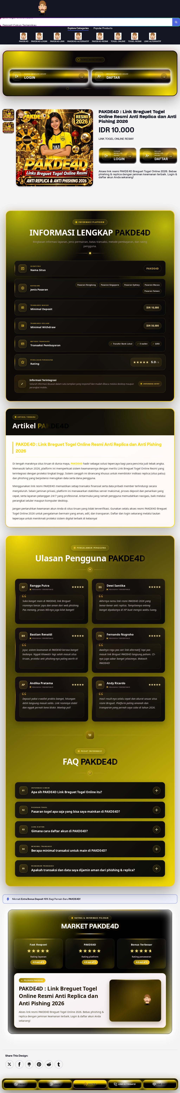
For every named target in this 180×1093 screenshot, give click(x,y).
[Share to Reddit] (49, 1064)
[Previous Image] (19, 148)
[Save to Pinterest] (39, 1064)
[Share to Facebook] (19, 1064)
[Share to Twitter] (9, 1064)
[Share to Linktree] (29, 1064)
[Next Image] (90, 148)
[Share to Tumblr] (58, 1064)
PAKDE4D (76, 463)
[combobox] (86, 22)
